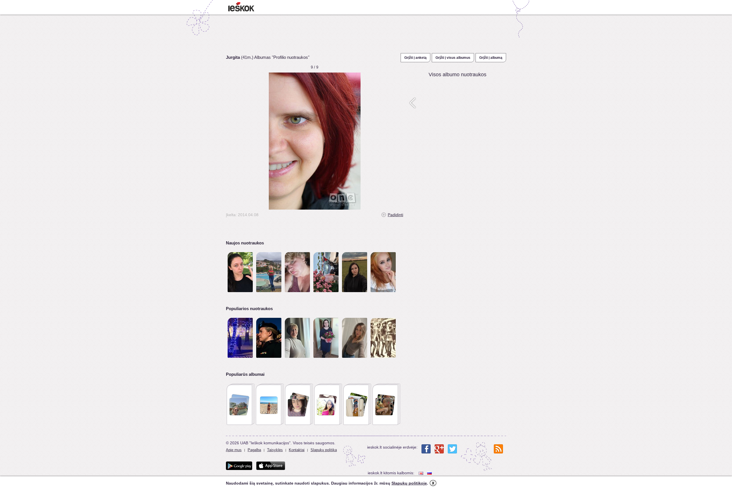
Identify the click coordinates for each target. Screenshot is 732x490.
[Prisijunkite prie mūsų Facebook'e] (426, 448)
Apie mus (234, 450)
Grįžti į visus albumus (452, 58)
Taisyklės (275, 450)
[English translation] (421, 473)
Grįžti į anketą (415, 58)
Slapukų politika (324, 450)
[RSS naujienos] (498, 448)
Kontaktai (297, 450)
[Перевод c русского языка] (430, 473)
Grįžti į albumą (490, 58)
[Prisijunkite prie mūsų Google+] (439, 448)
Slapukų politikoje (409, 483)
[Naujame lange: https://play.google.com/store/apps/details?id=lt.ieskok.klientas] (239, 465)
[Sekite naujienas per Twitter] (452, 448)
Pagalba (254, 450)
